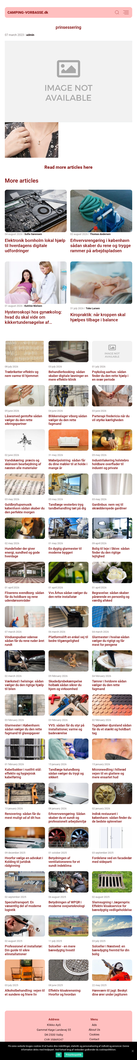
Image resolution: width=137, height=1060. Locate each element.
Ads (94, 1025)
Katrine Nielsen (33, 305)
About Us (94, 1029)
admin (30, 35)
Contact (94, 1039)
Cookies (94, 1034)
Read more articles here (68, 167)
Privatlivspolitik (73, 1055)
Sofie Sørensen (33, 234)
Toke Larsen (93, 308)
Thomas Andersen (100, 234)
